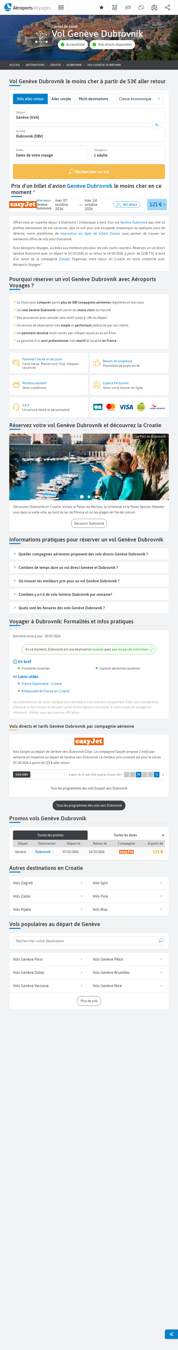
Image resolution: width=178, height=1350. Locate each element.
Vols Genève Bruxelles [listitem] (111, 972)
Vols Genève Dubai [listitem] (28, 972)
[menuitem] (27, 7)
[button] (73, 44)
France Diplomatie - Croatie (42, 684)
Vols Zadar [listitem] (22, 896)
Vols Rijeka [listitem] (22, 909)
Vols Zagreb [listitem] (23, 883)
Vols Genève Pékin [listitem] (108, 959)
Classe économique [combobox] (135, 99)
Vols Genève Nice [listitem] (107, 986)
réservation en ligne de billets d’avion (90, 233)
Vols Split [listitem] (100, 883)
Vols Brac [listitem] (100, 909)
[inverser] (156, 124)
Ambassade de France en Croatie (46, 691)
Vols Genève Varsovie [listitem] (31, 986)
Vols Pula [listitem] (100, 896)
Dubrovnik (139, 222)
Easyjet (64, 259)
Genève (125, 222)
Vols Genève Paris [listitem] (28, 959)
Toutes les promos (50, 835)
